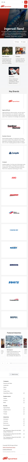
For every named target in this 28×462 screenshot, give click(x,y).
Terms (4, 389)
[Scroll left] (2, 363)
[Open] (25, 6)
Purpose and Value (7, 383)
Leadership (5, 385)
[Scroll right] (7, 363)
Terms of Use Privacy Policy (9, 447)
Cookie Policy (6, 391)
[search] (22, 2)
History (5, 387)
